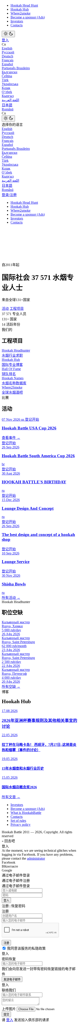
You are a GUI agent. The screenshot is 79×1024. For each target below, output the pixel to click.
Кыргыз (8, 96)
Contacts (17, 25)
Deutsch (7, 56)
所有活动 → (11, 598)
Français (7, 60)
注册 (6, 943)
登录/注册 (9, 195)
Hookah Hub (20, 9)
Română (7, 109)
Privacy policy (21, 824)
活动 (5, 308)
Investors (17, 21)
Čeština (7, 76)
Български (9, 72)
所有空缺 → (11, 686)
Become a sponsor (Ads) (28, 17)
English (7, 48)
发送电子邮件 (12, 979)
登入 (5, 40)
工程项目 (17, 308)
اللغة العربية (10, 100)
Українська (10, 84)
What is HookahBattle (26, 813)
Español (7, 64)
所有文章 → (11, 797)
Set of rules (18, 820)
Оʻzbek (7, 92)
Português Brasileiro (16, 68)
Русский (8, 52)
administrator (36, 858)
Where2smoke (21, 13)
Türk (5, 80)
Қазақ (6, 88)
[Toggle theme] (8, 34)
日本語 (7, 105)
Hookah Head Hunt (24, 5)
